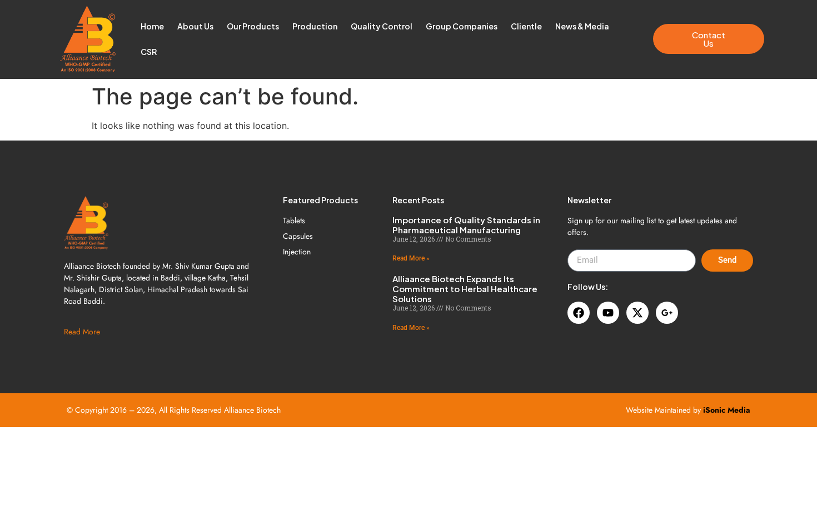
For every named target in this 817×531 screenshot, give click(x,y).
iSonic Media (726, 409)
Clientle (526, 26)
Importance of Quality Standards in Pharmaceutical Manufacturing (466, 224)
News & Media (582, 26)
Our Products (253, 26)
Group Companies (461, 26)
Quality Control (381, 26)
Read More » (411, 258)
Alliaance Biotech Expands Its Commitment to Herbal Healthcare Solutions (464, 288)
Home (152, 26)
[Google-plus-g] (667, 313)
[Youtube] (608, 313)
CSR (149, 52)
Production (314, 26)
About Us (195, 26)
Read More (82, 331)
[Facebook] (578, 313)
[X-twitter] (637, 313)
